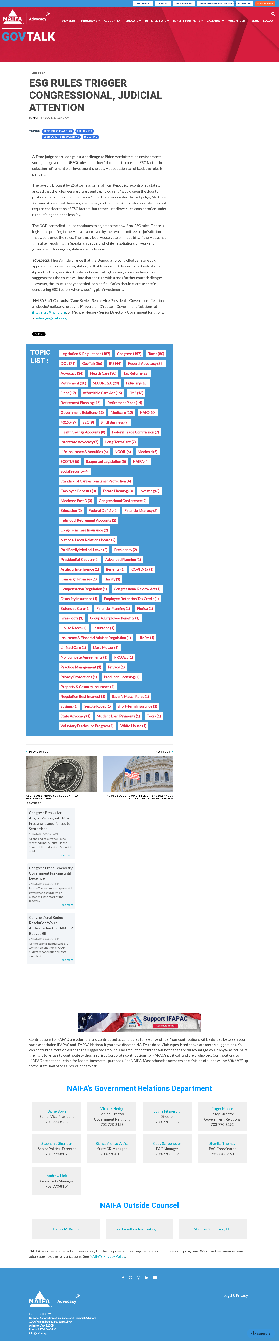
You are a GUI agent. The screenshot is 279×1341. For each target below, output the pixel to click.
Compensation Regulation (84, 588)
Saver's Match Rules (130, 696)
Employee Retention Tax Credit (131, 598)
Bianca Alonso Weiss (112, 1143)
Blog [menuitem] (255, 20)
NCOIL (123, 451)
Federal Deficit (103, 510)
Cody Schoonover (167, 1143)
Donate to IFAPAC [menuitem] (184, 3)
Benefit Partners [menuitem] (186, 20)
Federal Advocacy (146, 363)
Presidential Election (80, 559)
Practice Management (81, 667)
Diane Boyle (57, 1111)
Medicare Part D (76, 500)
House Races (74, 627)
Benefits (115, 569)
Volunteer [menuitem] (236, 20)
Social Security (75, 471)
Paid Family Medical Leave (84, 549)
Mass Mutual (105, 647)
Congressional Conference (123, 500)
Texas (154, 716)
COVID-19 (142, 569)
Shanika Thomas (222, 1143)
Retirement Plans (124, 402)
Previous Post (39, 752)
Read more (66, 855)
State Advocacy (75, 716)
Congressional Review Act (137, 588)
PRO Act (123, 657)
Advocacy (72, 373)
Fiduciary (137, 383)
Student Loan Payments (118, 716)
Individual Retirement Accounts (88, 520)
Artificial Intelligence (80, 569)
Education (71, 510)
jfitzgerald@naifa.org (49, 312)
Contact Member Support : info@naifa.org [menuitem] (216, 3)
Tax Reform (136, 373)
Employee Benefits (78, 491)
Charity (112, 579)
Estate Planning (118, 491)
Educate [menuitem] (131, 20)
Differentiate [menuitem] (155, 20)
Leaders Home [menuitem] (265, 3)
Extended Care (75, 608)
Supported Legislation (106, 461)
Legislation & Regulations (61, 137)
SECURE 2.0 (106, 383)
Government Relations (82, 412)
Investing (90, 137)
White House (133, 725)
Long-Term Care (120, 442)
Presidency (125, 549)
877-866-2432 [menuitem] (244, 3)
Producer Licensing (122, 676)
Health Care (103, 373)
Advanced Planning (123, 559)
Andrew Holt (57, 1175)
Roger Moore (222, 1108)
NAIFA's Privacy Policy (107, 1256)
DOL (68, 363)
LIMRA (146, 637)
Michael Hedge (112, 1108)
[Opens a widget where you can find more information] (261, 1334)
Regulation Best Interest (83, 696)
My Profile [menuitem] (143, 3)
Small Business (115, 422)
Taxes (156, 353)
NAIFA (36, 117)
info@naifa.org (38, 1333)
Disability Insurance (79, 598)
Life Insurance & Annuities (84, 451)
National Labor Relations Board (88, 540)
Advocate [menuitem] (111, 20)
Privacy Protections (79, 676)
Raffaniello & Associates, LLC (139, 1229)
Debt (68, 393)
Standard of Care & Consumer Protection (96, 481)
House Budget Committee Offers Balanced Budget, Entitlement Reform (140, 797)
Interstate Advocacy (79, 442)
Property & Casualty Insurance (88, 686)
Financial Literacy (140, 510)
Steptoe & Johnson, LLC (213, 1229)
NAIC (148, 412)
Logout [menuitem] (269, 20)
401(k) (68, 422)
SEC (88, 422)
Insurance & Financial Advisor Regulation (96, 637)
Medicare (121, 412)
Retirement (84, 131)
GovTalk (92, 363)
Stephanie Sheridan (56, 1143)
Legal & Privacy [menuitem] (235, 1295)
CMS (136, 393)
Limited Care (73, 647)
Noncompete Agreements (84, 657)
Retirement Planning (58, 131)
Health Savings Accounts (83, 432)
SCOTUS (70, 461)
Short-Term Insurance (137, 706)
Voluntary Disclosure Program (87, 725)
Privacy (116, 667)
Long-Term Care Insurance (84, 530)
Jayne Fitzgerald (167, 1111)
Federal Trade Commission (135, 432)
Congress (129, 353)
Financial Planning (113, 608)
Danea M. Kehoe (66, 1229)
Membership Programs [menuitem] (79, 20)
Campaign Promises (79, 579)
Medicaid (147, 451)
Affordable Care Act (102, 393)
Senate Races (97, 706)
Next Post (163, 752)
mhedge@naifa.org (51, 318)
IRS (115, 363)
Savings (69, 706)
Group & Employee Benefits (115, 618)
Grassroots (72, 618)
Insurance (103, 627)
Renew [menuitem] (163, 3)
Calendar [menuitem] (214, 20)
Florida (145, 608)
